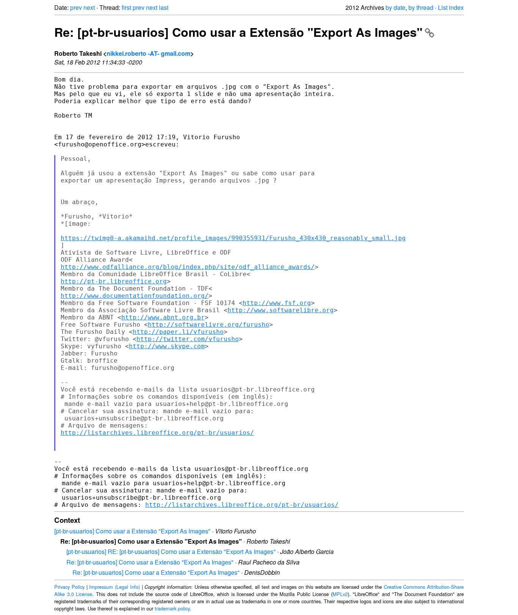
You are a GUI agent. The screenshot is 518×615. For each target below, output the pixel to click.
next (89, 7)
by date (395, 7)
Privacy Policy (69, 586)
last (163, 7)
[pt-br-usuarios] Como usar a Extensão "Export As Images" (132, 531)
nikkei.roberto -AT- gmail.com (148, 53)
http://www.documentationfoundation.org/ (135, 295)
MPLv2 (340, 594)
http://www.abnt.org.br (163, 317)
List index (451, 7)
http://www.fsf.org (277, 303)
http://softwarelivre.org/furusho (208, 324)
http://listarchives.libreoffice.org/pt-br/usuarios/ (157, 432)
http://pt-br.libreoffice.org (114, 281)
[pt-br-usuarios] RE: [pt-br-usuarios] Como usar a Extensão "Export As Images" (171, 551)
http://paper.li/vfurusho (178, 331)
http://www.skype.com (167, 346)
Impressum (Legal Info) (114, 586)
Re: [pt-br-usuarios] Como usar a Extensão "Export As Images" (238, 32)
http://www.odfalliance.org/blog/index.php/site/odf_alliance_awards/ (188, 267)
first (126, 7)
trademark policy (172, 608)
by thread (420, 7)
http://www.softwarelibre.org (281, 310)
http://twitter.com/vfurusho (188, 339)
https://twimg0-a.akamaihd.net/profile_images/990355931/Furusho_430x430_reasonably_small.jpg (233, 238)
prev (76, 7)
